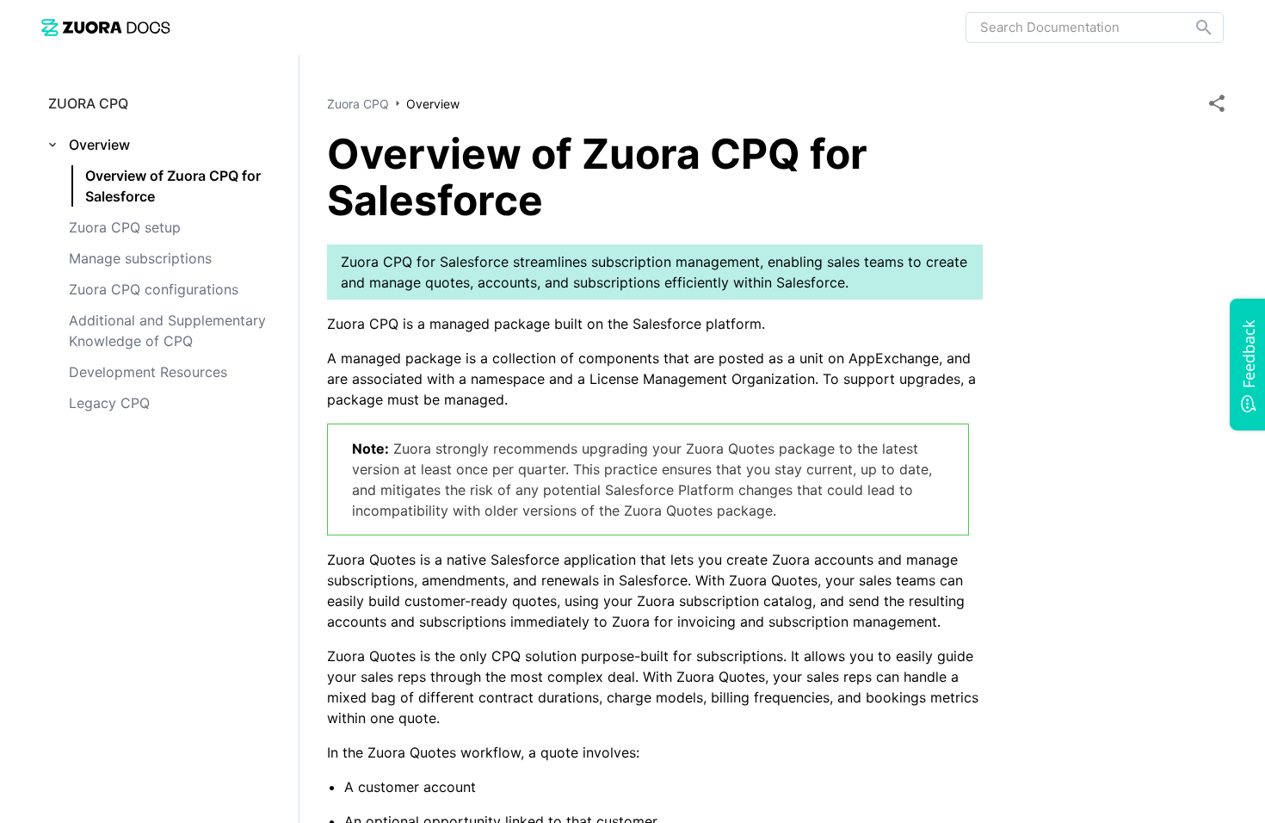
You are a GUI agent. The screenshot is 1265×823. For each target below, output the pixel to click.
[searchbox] (1192, 27)
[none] (1216, 103)
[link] (105, 27)
